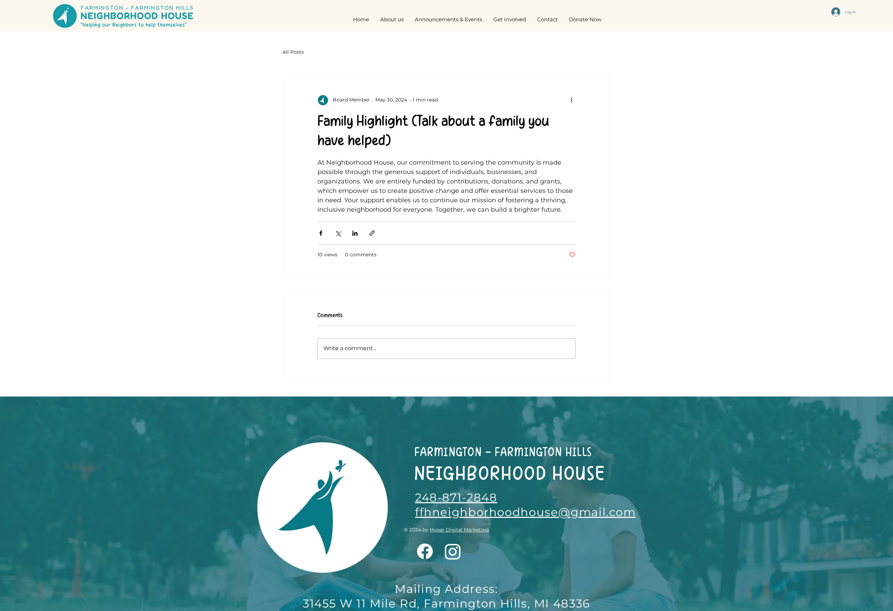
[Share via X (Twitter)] (338, 233)
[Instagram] (452, 551)
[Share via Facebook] (320, 233)
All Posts (293, 52)
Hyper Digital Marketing (459, 530)
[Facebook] (424, 551)
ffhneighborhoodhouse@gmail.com (525, 512)
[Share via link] (372, 233)
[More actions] (571, 100)
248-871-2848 (456, 497)
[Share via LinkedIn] (355, 233)
